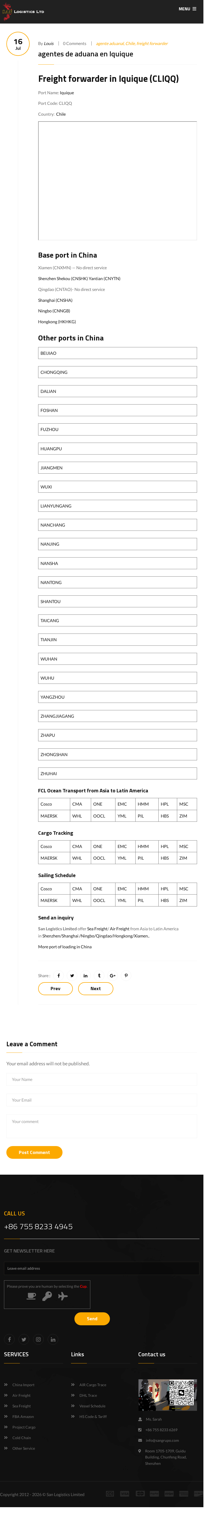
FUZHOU (50, 429)
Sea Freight (97, 928)
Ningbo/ (88, 935)
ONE (97, 803)
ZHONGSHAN (54, 754)
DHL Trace (88, 1395)
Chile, (130, 43)
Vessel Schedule (92, 1406)
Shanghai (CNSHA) (55, 300)
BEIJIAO (48, 353)
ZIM (183, 815)
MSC (183, 803)
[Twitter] (24, 1339)
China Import (23, 1384)
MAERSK (49, 815)
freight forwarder (152, 43)
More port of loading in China (65, 946)
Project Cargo (23, 1427)
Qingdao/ (104, 935)
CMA (77, 803)
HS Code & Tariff (93, 1416)
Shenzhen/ (52, 935)
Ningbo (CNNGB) (54, 310)
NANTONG (51, 582)
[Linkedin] (53, 1339)
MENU (185, 9)
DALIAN (48, 391)
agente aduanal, (110, 43)
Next (96, 988)
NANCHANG (53, 524)
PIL (141, 815)
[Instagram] (38, 1339)
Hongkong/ (123, 935)
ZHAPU (48, 735)
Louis (49, 43)
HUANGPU (51, 448)
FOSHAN (49, 410)
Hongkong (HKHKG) (57, 321)
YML (122, 815)
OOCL (99, 815)
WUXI (46, 486)
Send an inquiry (56, 917)
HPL (165, 803)
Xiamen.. (141, 935)
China (88, 255)
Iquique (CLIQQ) (149, 78)
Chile (61, 113)
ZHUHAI (49, 773)
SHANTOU (51, 601)
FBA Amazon (23, 1416)
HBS (165, 815)
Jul (18, 44)
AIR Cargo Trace (92, 1384)
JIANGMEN (52, 467)
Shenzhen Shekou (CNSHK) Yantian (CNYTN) (79, 278)
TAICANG (50, 620)
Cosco (46, 803)
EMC (122, 803)
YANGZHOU (53, 696)
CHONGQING (54, 372)
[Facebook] (9, 1339)
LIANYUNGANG (56, 505)
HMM (143, 803)
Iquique (67, 92)
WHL (77, 815)
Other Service (23, 1448)
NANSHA (49, 563)
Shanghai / (71, 935)
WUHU (47, 677)
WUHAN (49, 658)
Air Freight (120, 928)
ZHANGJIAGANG (57, 716)
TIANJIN (49, 639)
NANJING (50, 543)
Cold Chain (21, 1437)
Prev (55, 988)
